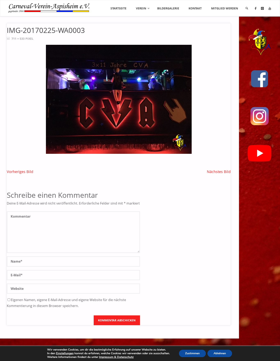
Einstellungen (65, 353)
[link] (246, 8)
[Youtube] (269, 8)
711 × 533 (18, 38)
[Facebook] (256, 8)
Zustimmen (192, 353)
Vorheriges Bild (20, 171)
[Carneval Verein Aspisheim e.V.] (49, 6)
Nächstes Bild (219, 171)
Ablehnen (220, 353)
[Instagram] (262, 8)
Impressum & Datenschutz (116, 357)
